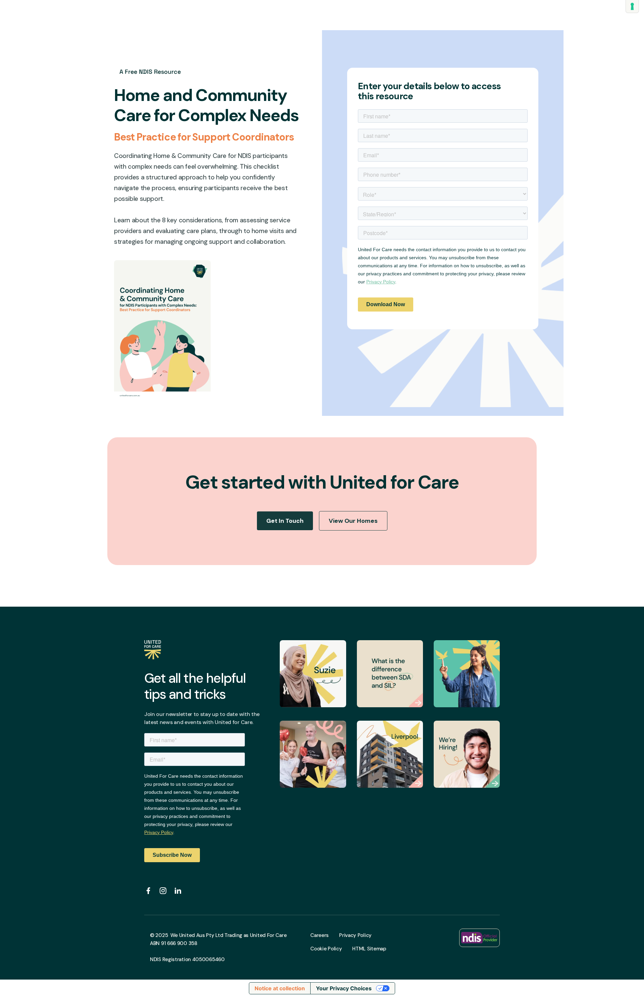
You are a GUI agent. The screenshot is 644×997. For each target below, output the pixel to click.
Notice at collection (280, 988)
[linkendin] (178, 891)
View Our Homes (353, 521)
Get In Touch (285, 521)
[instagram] (163, 891)
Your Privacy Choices (344, 988)
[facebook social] (148, 891)
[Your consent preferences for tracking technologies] (632, 6)
